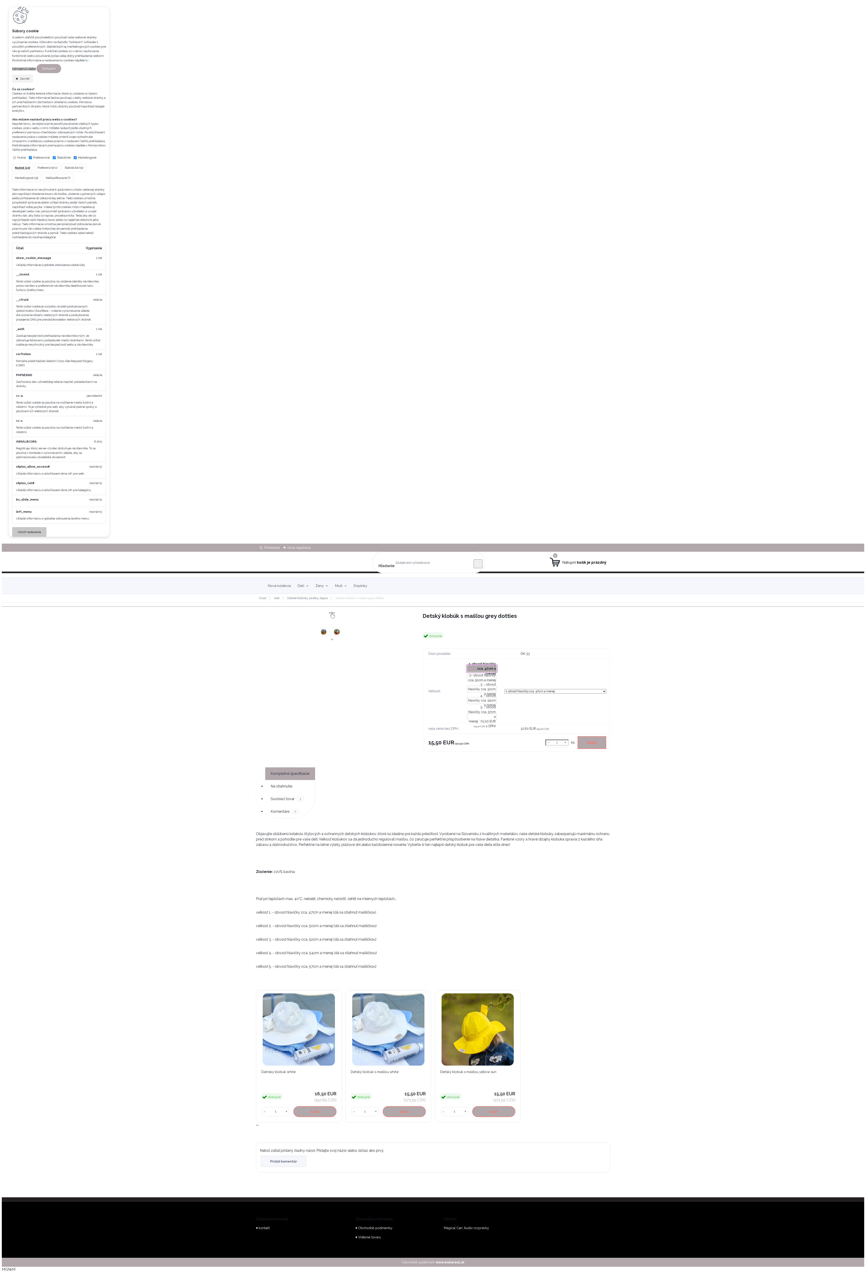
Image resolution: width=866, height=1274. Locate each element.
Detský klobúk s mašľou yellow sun (468, 1072)
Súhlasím (49, 69)
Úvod (262, 598)
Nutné (21, 157)
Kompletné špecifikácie (290, 773)
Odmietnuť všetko (24, 69)
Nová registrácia (299, 547)
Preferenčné (41, 157)
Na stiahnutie (281, 786)
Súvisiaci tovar (286, 799)
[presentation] (331, 639)
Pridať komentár (283, 1161)
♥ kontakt (263, 1228)
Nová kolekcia (279, 586)
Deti (301, 586)
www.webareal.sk (450, 1262)
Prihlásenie (272, 547)
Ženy (320, 586)
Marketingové (87, 157)
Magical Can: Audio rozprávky (466, 1228)
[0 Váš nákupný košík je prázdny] (578, 562)
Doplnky (360, 586)
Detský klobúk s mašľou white (374, 1072)
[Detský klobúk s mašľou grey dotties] (323, 632)
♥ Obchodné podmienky (373, 1228)
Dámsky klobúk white (278, 1072)
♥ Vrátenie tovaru (368, 1237)
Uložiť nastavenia (29, 532)
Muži (338, 586)
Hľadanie (386, 566)
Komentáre (283, 811)
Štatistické (64, 157)
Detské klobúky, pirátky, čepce (307, 598)
